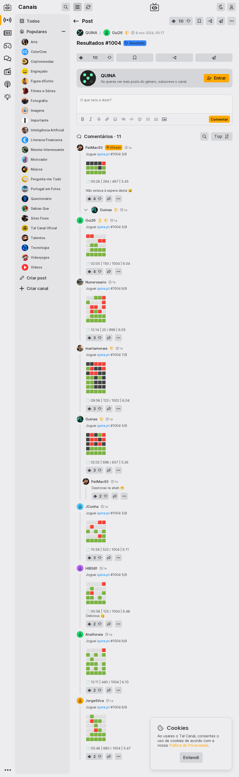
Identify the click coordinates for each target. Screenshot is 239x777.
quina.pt (103, 154)
